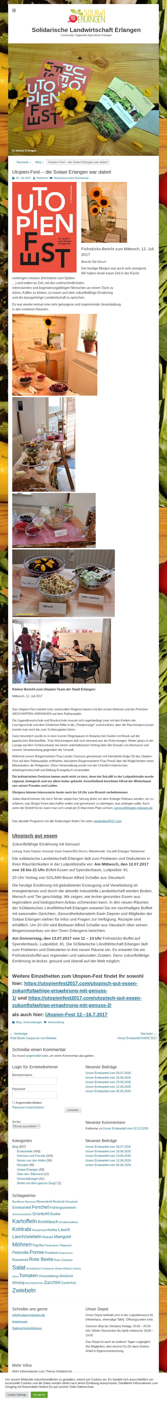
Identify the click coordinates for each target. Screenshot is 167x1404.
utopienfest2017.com (108, 821)
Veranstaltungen (32, 1022)
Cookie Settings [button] (17, 1394)
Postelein (51, 1252)
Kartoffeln (24, 1221)
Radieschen (66, 1253)
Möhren (22, 1244)
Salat (18, 1267)
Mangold (62, 1236)
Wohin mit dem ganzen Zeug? (37, 1183)
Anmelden (73, 1110)
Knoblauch (48, 1221)
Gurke (55, 1214)
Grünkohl (40, 1214)
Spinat (15, 1276)
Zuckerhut (68, 1282)
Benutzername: (22, 1075)
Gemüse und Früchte (31, 1155)
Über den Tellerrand (30, 1174)
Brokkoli (58, 1201)
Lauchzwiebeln (27, 1236)
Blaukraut (30, 1202)
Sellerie (77, 1268)
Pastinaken (52, 1245)
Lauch (64, 1229)
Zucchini (52, 1282)
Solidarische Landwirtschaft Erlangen (86, 30)
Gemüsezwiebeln (22, 1214)
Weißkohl (66, 1276)
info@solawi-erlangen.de (28, 1315)
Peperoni (65, 1245)
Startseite (23, 162)
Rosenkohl (20, 1260)
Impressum (19, 1321)
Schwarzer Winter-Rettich (57, 1268)
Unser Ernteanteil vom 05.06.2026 (108, 1091)
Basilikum (18, 1201)
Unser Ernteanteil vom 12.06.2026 (108, 1086)
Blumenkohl (44, 1201)
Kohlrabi (21, 1229)
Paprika (38, 1245)
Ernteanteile (25, 1151)
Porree (37, 1252)
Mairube (47, 1237)
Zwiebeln (24, 1290)
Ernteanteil (21, 1207)
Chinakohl (71, 1201)
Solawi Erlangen (27, 1169)
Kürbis (52, 1230)
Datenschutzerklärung (27, 1328)
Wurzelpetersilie (34, 1283)
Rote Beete (41, 1259)
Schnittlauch (33, 1268)
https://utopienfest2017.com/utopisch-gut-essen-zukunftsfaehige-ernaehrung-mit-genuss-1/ (74, 991)
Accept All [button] (39, 1394)
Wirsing (18, 1283)
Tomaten (28, 1275)
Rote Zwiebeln (63, 1260)
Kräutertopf (39, 1230)
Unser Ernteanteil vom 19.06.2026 (108, 1082)
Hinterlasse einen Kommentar (71, 178)
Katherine (42, 178)
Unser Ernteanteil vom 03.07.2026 (108, 1073)
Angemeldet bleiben (29, 1102)
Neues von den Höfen (31, 1160)
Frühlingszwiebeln (62, 1207)
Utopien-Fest (76, 1014)
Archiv (16, 1121)
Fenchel (40, 1207)
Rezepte (22, 1165)
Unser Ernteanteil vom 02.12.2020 (125, 1128)
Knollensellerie (68, 1222)
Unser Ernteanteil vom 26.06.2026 (108, 1077)
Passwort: (19, 1089)
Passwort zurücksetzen (28, 1107)
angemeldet (34, 1055)
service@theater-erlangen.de (133, 808)
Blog (39, 162)
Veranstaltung (56, 1022)
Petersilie (20, 1252)
